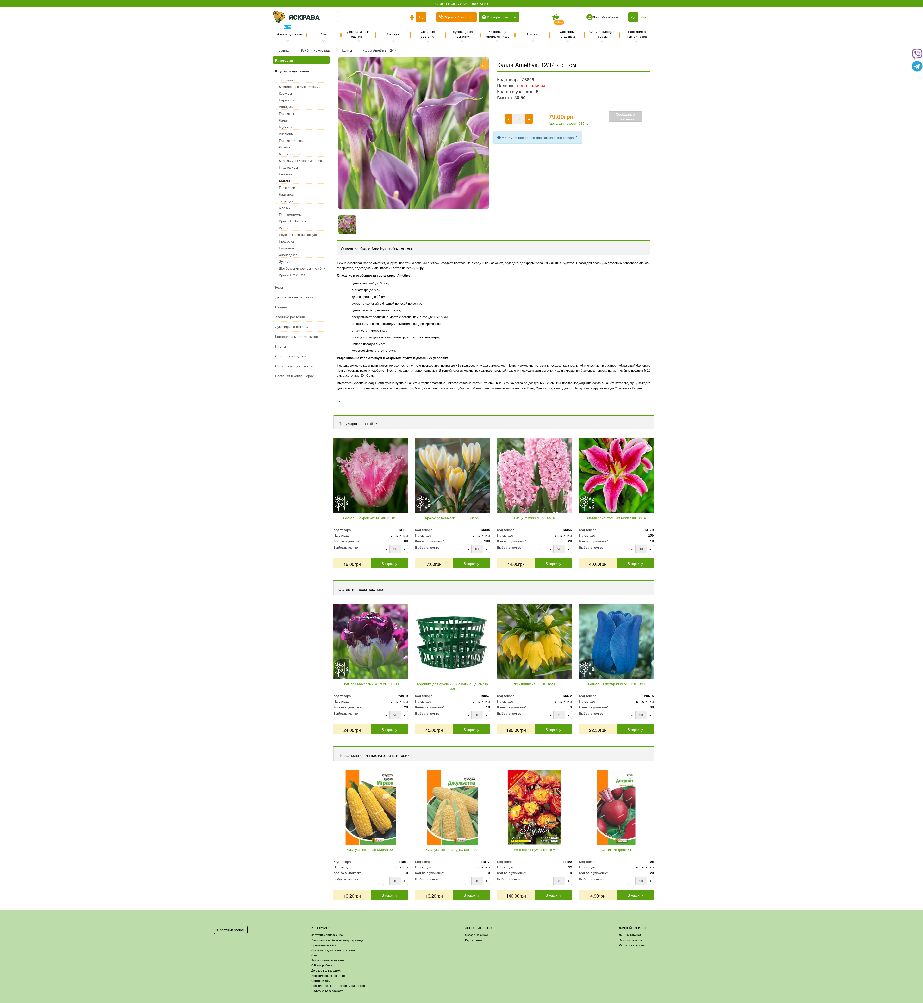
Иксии (283, 227)
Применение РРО (323, 945)
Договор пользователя (326, 970)
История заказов (630, 940)
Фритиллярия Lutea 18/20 (534, 683)
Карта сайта (473, 940)
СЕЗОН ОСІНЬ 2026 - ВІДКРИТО (461, 3)
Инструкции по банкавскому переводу (337, 940)
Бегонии (285, 174)
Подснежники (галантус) (298, 234)
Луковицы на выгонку (463, 34)
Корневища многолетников (497, 34)
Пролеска (286, 241)
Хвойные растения (428, 34)
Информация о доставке (328, 975)
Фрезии (285, 207)
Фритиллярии (289, 153)
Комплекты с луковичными (300, 86)
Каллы (284, 180)
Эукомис (285, 261)
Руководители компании (327, 960)
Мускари (285, 126)
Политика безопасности (327, 991)
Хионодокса (288, 254)
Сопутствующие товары (602, 34)
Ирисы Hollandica (292, 221)
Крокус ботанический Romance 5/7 (452, 517)
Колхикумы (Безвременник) (300, 160)
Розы (323, 33)
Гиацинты (286, 113)
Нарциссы (287, 100)
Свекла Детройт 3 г (616, 849)
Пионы (532, 33)
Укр (643, 17)
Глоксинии (287, 187)
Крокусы (285, 93)
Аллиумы (286, 106)
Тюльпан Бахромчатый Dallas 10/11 (371, 517)
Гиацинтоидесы (291, 140)
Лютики (284, 147)
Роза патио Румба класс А (534, 849)
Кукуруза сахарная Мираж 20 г (371, 849)
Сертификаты (321, 980)
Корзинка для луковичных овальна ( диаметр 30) (452, 686)
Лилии (284, 120)
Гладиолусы (288, 167)
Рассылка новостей (632, 945)
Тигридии (286, 200)
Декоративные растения (358, 34)
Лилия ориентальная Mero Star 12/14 (616, 517)
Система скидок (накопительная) (333, 950)
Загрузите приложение (327, 935)
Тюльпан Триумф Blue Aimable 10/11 (616, 683)
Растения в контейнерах (637, 34)
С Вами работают (323, 965)
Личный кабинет (630, 935)
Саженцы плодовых (567, 34)
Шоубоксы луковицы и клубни (302, 268)
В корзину (389, 563)
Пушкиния (287, 248)
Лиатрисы (286, 194)
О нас (315, 955)
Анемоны (286, 133)
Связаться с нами (477, 935)
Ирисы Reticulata (292, 274)
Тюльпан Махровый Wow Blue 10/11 (370, 683)
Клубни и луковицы (288, 32)
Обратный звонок (230, 929)
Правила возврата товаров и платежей (338, 986)
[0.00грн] (555, 17)
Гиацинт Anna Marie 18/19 (534, 517)
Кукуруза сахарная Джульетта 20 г (453, 849)
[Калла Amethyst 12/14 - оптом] (413, 132)
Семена (393, 33)
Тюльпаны (287, 79)
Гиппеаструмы (290, 214)
